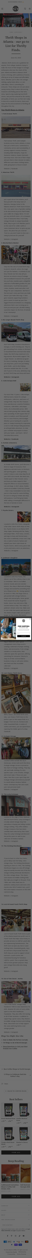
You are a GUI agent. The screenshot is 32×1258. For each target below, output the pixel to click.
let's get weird (23, 636)
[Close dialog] (30, 619)
